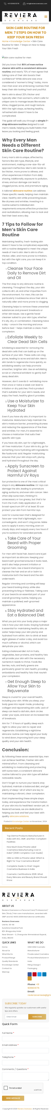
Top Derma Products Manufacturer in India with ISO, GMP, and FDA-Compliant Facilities (27, 838)
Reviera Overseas (25, 1109)
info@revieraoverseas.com (37, 3)
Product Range (8, 957)
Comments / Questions (15, 1069)
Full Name (8, 1033)
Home (5, 41)
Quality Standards (10, 961)
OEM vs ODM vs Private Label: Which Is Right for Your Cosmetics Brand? (25, 859)
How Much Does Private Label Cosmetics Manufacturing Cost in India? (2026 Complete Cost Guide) (25, 849)
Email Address (10, 1045)
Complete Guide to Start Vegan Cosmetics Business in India (23, 867)
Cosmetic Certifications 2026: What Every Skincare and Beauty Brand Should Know (27, 877)
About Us (6, 950)
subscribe (37, 1016)
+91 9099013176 (13, 3)
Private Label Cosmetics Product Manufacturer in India (38, 958)
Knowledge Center (20, 41)
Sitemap (6, 972)
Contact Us (7, 968)
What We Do (7, 954)
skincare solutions (19, 816)
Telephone (8, 1057)
